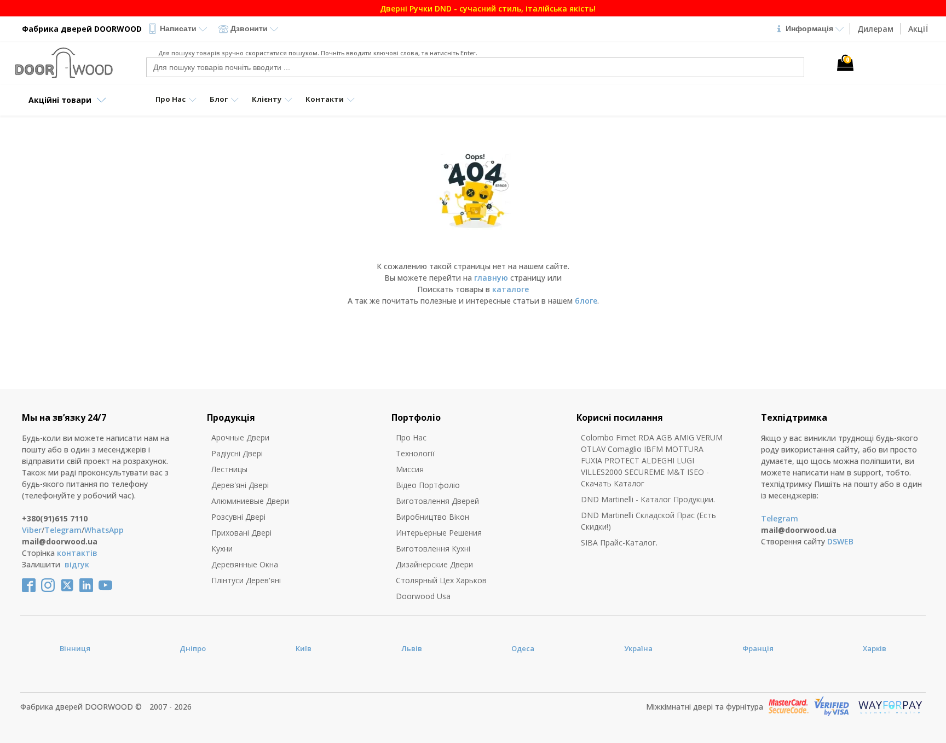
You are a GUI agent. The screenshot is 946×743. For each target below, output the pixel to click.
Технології (415, 453)
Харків (874, 648)
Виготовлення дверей (437, 501)
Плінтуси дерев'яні (246, 580)
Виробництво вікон (432, 517)
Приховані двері (241, 532)
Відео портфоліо (428, 485)
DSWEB (840, 541)
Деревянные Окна (244, 564)
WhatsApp (104, 530)
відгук (77, 564)
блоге (586, 300)
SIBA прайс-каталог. (619, 542)
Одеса (522, 648)
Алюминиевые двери (250, 501)
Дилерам (875, 29)
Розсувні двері (238, 517)
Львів (411, 648)
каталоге (510, 289)
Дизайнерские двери (434, 564)
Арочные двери (240, 437)
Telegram (63, 530)
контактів (77, 553)
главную (491, 277)
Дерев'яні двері (240, 485)
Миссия (410, 469)
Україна (638, 648)
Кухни (222, 548)
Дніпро (193, 648)
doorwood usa (423, 596)
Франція (758, 648)
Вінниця (75, 648)
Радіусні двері (237, 453)
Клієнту (266, 99)
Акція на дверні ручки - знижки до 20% (762, 8)
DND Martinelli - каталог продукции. (648, 499)
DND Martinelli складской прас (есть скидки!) (648, 521)
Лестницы (229, 469)
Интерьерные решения (439, 532)
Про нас (411, 437)
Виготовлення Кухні (433, 548)
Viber (32, 530)
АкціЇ (918, 29)
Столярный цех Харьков (441, 580)
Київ (304, 648)
